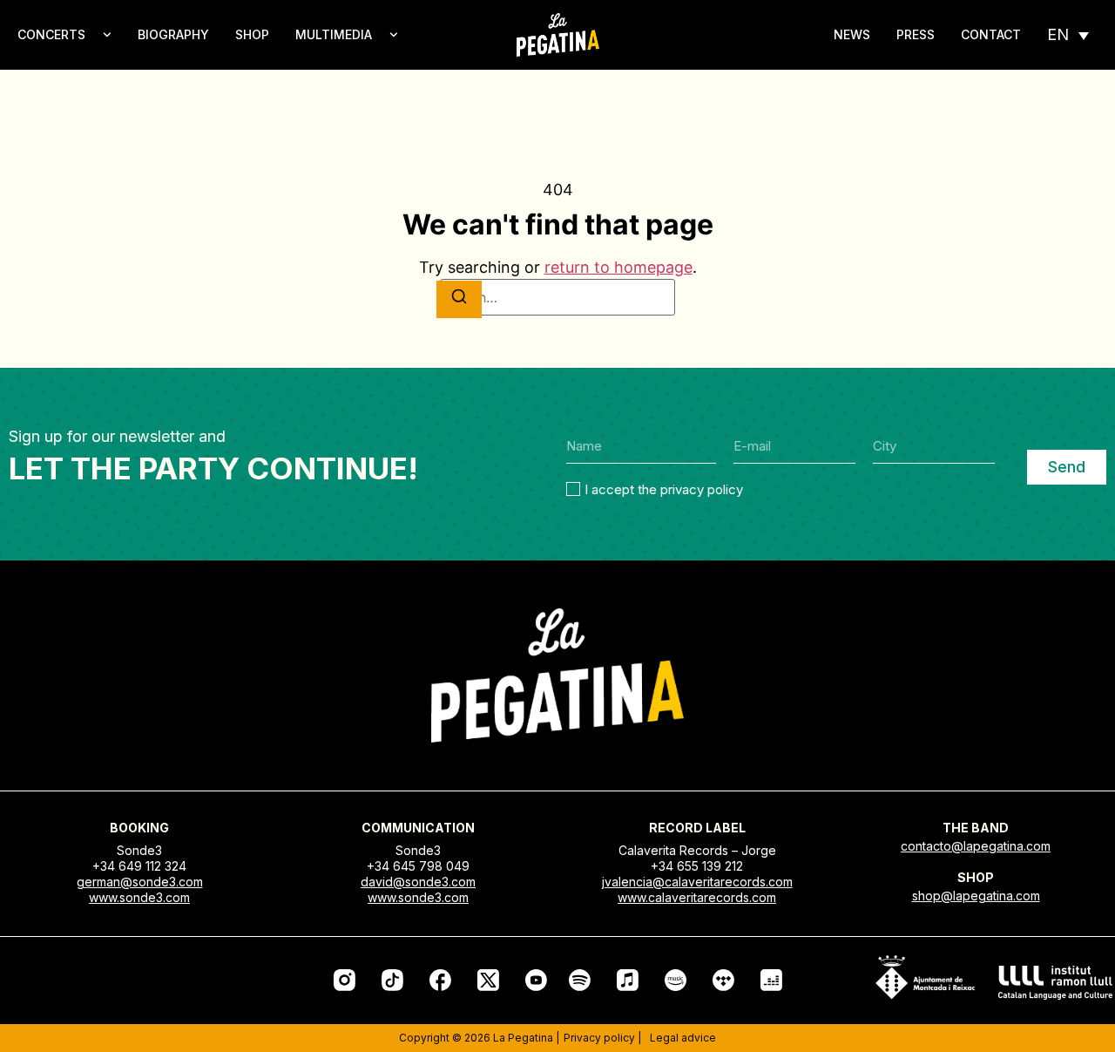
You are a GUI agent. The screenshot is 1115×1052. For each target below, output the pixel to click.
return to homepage (618, 267)
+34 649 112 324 (139, 866)
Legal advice (683, 1037)
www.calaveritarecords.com (697, 897)
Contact (991, 34)
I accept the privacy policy (664, 489)
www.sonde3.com (139, 897)
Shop (252, 34)
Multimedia (333, 34)
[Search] (459, 299)
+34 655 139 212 (697, 866)
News (852, 34)
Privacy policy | (602, 1037)
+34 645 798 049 (418, 866)
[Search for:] (557, 297)
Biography (173, 34)
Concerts (51, 34)
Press (915, 34)
